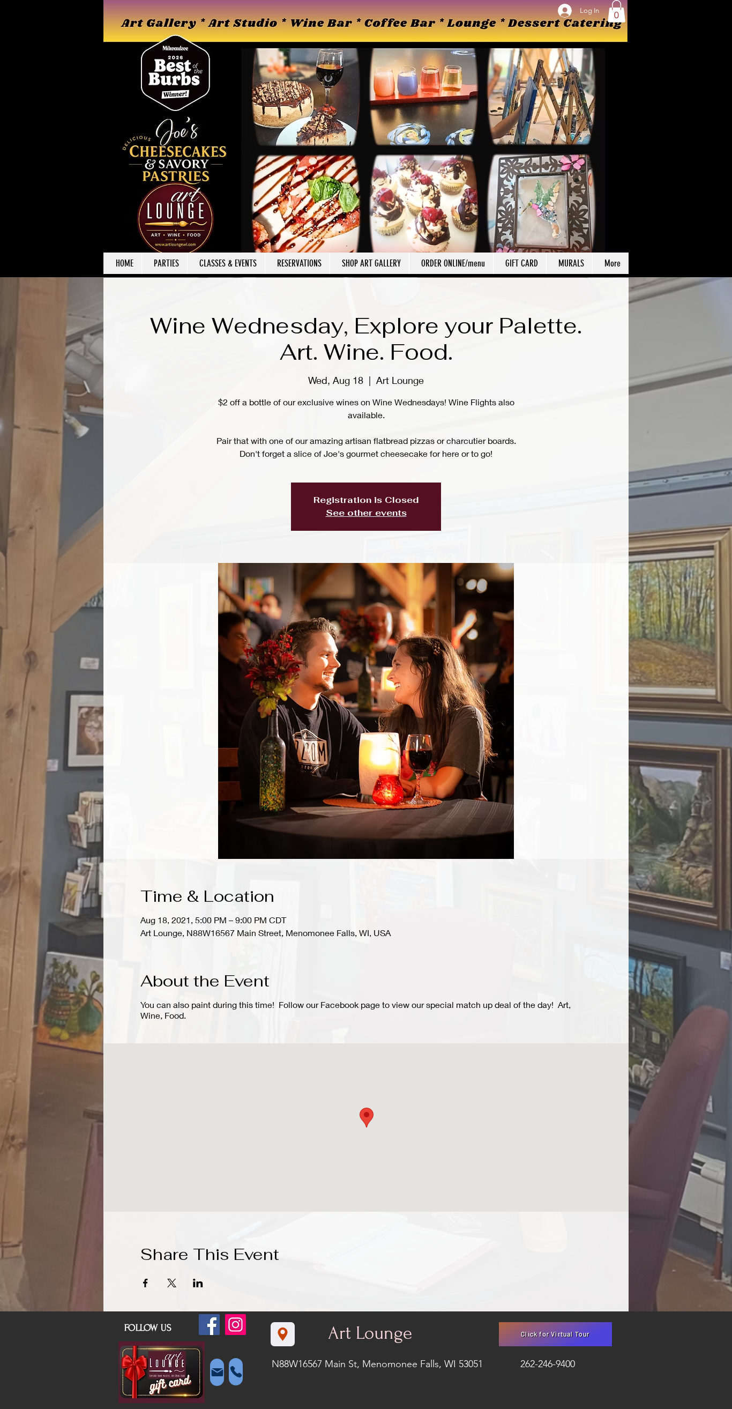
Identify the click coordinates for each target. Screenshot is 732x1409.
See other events (366, 512)
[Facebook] (209, 1324)
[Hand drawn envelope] (161, 1372)
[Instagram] (235, 1324)
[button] (616, 11)
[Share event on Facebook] (145, 1283)
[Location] (283, 1334)
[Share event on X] (172, 1283)
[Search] (617, 139)
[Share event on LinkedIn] (198, 1283)
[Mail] (217, 1372)
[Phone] (236, 1371)
